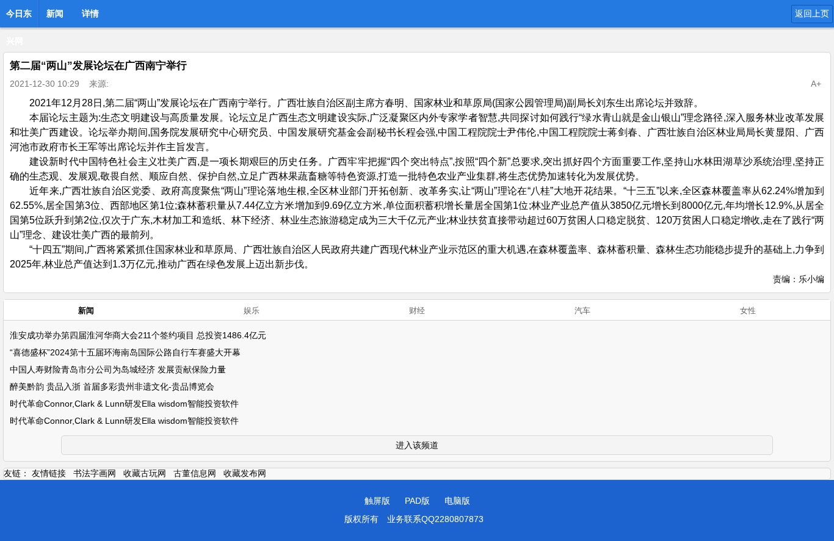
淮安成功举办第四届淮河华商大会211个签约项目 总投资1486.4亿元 (138, 335)
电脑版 (457, 501)
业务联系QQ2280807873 (435, 519)
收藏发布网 (244, 473)
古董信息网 (194, 473)
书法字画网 (94, 473)
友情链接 (49, 473)
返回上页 (812, 13)
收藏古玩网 (144, 473)
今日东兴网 (19, 17)
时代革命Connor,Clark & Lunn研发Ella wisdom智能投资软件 (124, 403)
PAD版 (417, 501)
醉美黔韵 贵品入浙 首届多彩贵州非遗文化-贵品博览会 (112, 386)
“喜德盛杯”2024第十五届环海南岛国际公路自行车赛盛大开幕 (125, 352)
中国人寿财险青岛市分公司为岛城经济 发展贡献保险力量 (118, 369)
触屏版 (377, 501)
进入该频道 (417, 445)
